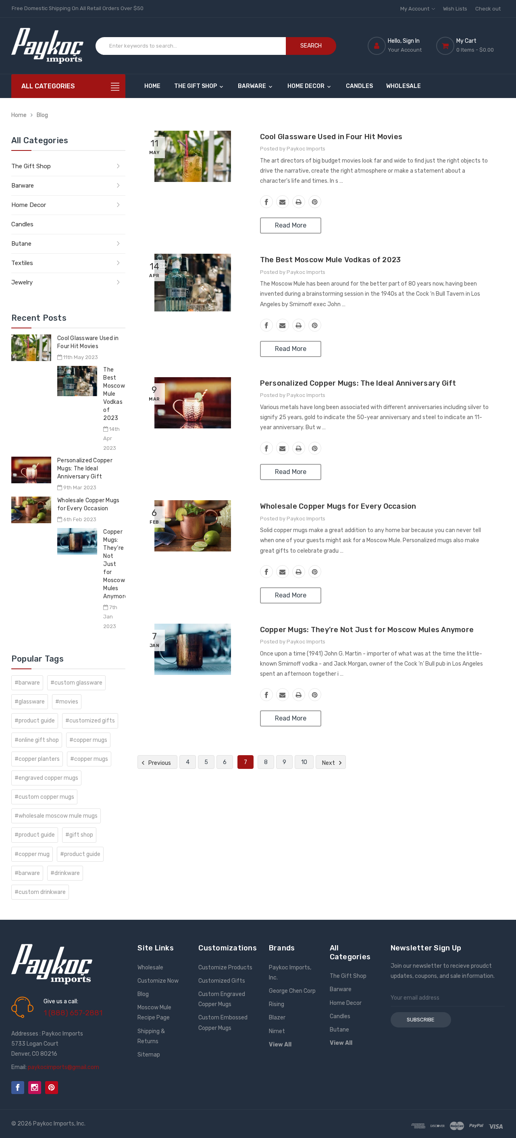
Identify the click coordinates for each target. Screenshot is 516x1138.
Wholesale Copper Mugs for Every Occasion (338, 506)
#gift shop (79, 834)
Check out (488, 9)
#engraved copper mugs (46, 778)
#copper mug (32, 854)
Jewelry (22, 282)
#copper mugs (88, 740)
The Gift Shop (196, 86)
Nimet (277, 1031)
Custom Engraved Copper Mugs (221, 999)
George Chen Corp (292, 991)
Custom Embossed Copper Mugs (223, 1022)
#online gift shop (37, 740)
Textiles (22, 263)
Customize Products (225, 967)
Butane (21, 243)
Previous (159, 763)
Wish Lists (455, 9)
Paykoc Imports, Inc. (290, 972)
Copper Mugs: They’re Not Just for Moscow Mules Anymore (115, 564)
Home (152, 86)
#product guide (35, 720)
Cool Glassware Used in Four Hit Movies (331, 136)
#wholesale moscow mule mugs (56, 815)
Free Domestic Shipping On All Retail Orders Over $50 (78, 8)
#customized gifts (90, 720)
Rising (276, 1004)
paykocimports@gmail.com (63, 1067)
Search (311, 45)
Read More (290, 225)
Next (329, 763)
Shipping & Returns (151, 1036)
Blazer (277, 1017)
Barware (252, 86)
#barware (27, 682)
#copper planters (37, 759)
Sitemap (148, 1054)
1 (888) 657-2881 (73, 1013)
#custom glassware (76, 682)
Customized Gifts (221, 980)
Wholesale (403, 86)
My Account (415, 9)
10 (304, 762)
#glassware (30, 701)
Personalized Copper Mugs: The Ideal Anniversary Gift (84, 468)
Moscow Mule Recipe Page (154, 1012)
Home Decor (306, 86)
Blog (42, 115)
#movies (66, 701)
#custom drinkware (40, 892)
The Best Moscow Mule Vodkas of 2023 (114, 394)
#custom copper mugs (44, 796)
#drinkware (65, 873)
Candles (359, 86)
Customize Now (158, 980)
